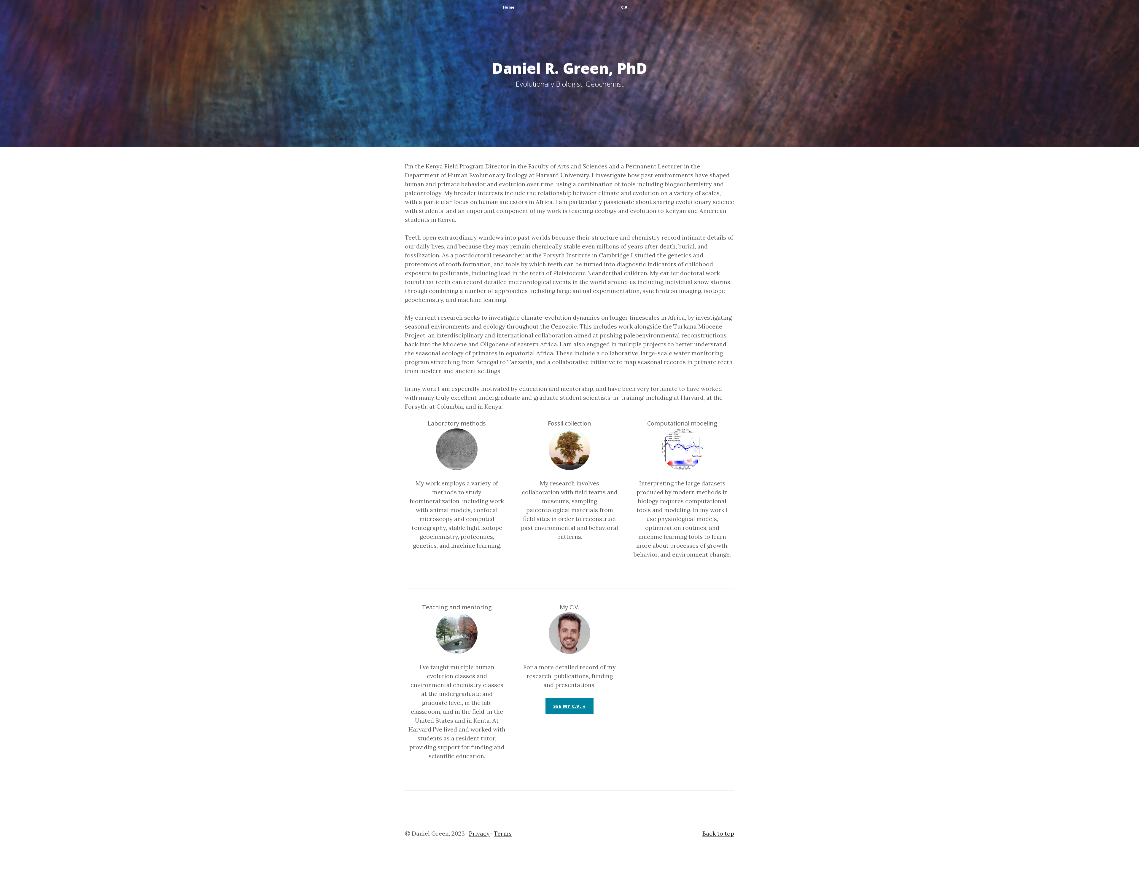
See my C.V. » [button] (569, 706)
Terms (503, 833)
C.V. (625, 7)
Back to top (718, 833)
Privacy (479, 833)
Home (508, 7)
